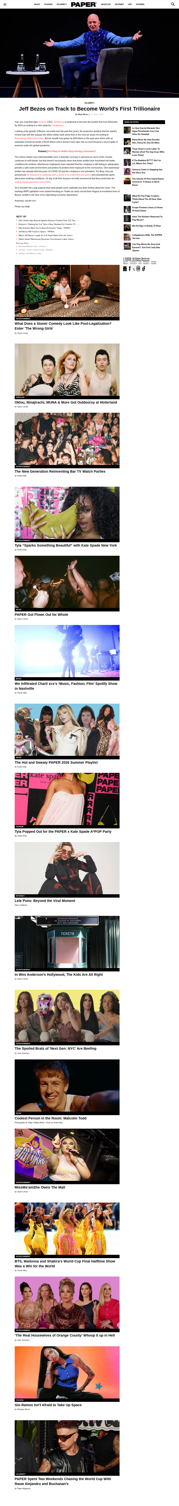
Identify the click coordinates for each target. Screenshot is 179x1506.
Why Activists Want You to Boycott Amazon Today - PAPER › (44, 228)
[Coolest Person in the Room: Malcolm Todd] (67, 1085)
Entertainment (23, 319)
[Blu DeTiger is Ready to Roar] (127, 227)
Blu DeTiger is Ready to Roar (146, 226)
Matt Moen (83, 114)
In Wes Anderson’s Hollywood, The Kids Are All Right (59, 974)
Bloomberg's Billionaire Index (29, 138)
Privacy (146, 263)
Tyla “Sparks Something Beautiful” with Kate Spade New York (66, 545)
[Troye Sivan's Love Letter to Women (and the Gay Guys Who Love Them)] (127, 150)
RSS (140, 263)
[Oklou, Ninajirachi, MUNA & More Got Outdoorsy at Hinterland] (67, 370)
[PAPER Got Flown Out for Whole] (67, 582)
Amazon (42, 122)
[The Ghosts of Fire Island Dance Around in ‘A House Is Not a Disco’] (127, 180)
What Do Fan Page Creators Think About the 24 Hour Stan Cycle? (147, 199)
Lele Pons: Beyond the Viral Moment (45, 901)
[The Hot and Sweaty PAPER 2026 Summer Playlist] (67, 730)
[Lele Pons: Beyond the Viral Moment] (67, 868)
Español (140, 4)
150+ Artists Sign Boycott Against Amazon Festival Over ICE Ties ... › (48, 220)
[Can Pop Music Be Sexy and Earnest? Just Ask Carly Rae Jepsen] (127, 246)
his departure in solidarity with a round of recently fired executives (58, 175)
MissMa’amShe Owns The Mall (40, 1187)
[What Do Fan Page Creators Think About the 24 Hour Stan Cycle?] (127, 197)
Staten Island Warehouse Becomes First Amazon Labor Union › (46, 239)
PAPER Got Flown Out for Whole (41, 614)
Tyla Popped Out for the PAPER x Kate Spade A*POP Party (63, 831)
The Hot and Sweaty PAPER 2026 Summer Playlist (56, 762)
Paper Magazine (23, 1488)
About (125, 263)
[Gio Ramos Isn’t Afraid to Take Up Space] (67, 1372)
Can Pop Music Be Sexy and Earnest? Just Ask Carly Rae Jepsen (146, 247)
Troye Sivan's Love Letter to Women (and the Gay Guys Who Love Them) (148, 152)
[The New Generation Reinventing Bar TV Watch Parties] (67, 439)
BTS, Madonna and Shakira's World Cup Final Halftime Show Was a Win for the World (65, 1263)
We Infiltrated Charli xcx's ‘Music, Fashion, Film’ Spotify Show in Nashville (66, 686)
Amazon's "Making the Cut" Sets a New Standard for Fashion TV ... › (48, 224)
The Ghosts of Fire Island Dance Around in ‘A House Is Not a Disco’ (148, 182)
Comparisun (57, 125)
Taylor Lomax (22, 333)
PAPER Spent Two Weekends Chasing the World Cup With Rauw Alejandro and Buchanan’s (63, 1481)
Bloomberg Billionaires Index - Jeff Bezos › (32, 246)
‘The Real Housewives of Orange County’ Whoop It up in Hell (65, 1335)
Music (37, 4)
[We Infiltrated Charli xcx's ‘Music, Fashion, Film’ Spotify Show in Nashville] (67, 651)
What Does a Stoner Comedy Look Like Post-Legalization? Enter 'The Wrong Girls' (63, 326)
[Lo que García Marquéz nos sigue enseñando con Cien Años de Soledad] (127, 130)
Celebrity (61, 4)
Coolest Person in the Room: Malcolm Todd (50, 1118)
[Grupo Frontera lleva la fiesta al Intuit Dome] (127, 209)
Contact (133, 263)
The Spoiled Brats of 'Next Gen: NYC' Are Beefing (55, 1048)
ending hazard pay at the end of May (32, 182)
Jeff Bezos (58, 122)
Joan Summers (23, 1053)
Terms (153, 263)
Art (130, 4)
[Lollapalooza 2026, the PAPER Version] (127, 237)
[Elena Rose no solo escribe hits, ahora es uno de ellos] (127, 141)
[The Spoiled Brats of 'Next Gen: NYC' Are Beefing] (67, 1016)
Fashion (48, 4)
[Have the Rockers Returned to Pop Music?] (127, 218)
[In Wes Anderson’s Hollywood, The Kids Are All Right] (67, 942)
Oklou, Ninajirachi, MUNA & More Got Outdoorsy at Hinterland (66, 402)
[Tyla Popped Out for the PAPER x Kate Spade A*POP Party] (67, 799)
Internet (119, 4)
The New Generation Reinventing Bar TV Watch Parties (60, 471)
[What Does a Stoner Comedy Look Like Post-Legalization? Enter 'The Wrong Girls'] (67, 291)
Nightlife (106, 4)
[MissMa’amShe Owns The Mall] (67, 1155)
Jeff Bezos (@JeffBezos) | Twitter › (30, 253)
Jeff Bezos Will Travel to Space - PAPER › (36, 231)
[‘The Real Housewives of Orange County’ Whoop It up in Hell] (67, 1303)
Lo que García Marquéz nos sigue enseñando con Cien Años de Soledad (146, 131)
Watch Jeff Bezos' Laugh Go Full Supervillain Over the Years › (45, 235)
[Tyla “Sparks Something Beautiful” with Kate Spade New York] (67, 513)
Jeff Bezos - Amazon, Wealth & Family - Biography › (36, 250)
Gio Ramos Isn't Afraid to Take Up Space (48, 1405)
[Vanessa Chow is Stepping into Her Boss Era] (127, 171)
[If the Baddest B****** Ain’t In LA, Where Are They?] (127, 162)
